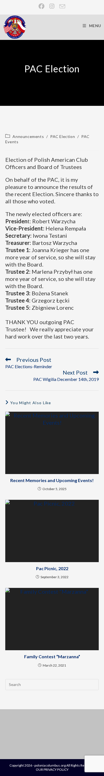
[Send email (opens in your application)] (61, 6)
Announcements (28, 136)
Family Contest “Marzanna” (52, 656)
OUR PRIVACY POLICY (52, 769)
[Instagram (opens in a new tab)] (52, 6)
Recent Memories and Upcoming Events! (52, 480)
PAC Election (62, 136)
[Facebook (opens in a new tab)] (41, 6)
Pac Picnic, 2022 (52, 568)
